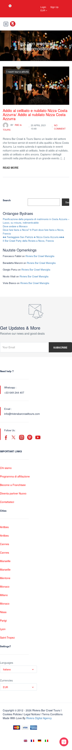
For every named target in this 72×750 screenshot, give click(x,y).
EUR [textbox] (5, 687)
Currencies (6, 680)
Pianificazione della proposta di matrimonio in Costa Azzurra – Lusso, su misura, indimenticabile (36, 221)
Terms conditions (52, 714)
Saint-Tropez (7, 637)
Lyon (3, 629)
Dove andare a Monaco (15, 226)
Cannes (4, 544)
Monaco (4, 586)
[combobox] (18, 669)
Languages (6, 662)
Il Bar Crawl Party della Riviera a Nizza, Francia (28, 240)
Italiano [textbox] (7, 669)
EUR (43, 10)
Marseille (5, 561)
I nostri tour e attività (17, 71)
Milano (4, 595)
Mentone (5, 578)
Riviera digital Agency (39, 718)
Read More (10, 167)
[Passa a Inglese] (25, 740)
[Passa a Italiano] (46, 740)
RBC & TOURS (12, 127)
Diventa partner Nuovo (13, 493)
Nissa (3, 612)
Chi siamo (6, 468)
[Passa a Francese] (32, 740)
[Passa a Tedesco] (39, 740)
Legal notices (32, 714)
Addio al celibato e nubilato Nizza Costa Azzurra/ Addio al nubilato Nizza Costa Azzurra (35, 114)
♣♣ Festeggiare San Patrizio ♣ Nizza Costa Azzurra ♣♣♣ (33, 237)
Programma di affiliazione (15, 476)
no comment (60, 127)
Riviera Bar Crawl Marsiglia (39, 256)
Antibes (4, 527)
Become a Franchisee (13, 485)
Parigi (3, 620)
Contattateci (7, 502)
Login (43, 6)
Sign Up (54, 6)
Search (7, 200)
